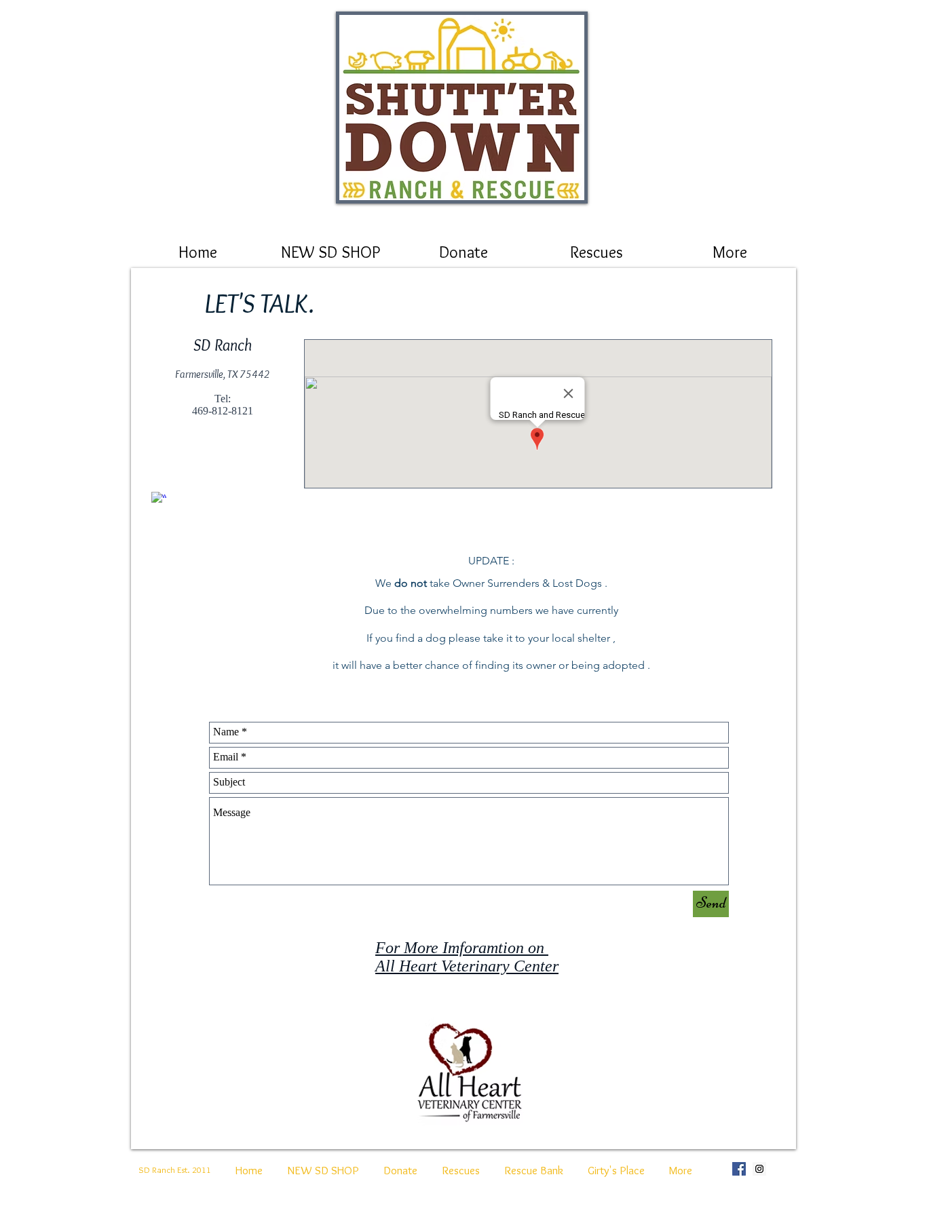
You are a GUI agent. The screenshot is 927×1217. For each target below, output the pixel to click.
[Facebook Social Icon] (739, 1169)
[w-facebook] (158, 499)
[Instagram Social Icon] (759, 1169)
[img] (462, 108)
